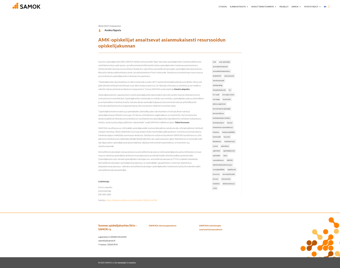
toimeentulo (226, 179)
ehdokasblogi (217, 85)
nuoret (215, 146)
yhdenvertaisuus (229, 184)
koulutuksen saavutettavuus (223, 127)
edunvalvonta (229, 76)
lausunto (227, 137)
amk (214, 62)
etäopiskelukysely (219, 90)
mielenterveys (229, 141)
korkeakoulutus (218, 123)
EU (230, 90)
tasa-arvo (216, 174)
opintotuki (216, 151)
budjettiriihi (217, 76)
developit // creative (127, 262)
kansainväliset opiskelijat (221, 109)
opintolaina (225, 146)
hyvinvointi (227, 99)
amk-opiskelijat (224, 62)
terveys (215, 179)
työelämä (216, 184)
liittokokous (217, 141)
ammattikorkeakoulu (220, 67)
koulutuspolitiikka (228, 132)
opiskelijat (216, 156)
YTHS (215, 188)
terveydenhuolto (229, 174)
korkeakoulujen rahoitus (221, 118)
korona (229, 123)
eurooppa (216, 99)
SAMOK (295, 6)
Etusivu (223, 6)
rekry (225, 156)
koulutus (216, 132)
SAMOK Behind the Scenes (222, 165)
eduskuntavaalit (218, 81)
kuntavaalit (217, 137)
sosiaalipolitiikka (218, 170)
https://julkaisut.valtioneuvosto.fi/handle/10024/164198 (131, 200)
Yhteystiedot (311, 6)
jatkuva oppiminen (219, 104)
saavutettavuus (218, 160)
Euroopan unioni (228, 95)
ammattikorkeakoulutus (221, 71)
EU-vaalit (216, 95)
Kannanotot (115, 26)
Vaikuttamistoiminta (262, 6)
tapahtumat (232, 170)
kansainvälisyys (218, 113)
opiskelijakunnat (229, 151)
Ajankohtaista (238, 6)
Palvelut (284, 6)
